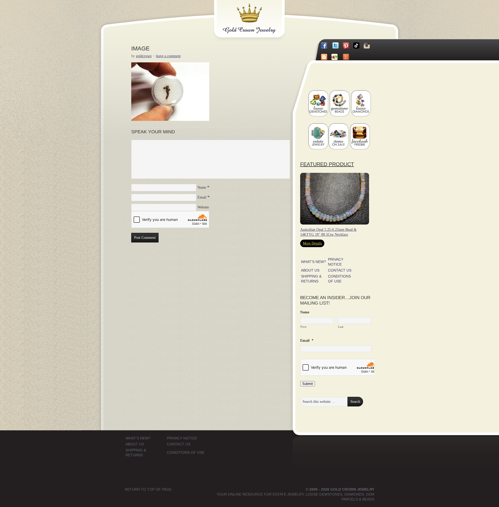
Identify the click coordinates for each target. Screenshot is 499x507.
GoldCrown (144, 56)
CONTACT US (339, 270)
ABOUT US (310, 270)
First (303, 326)
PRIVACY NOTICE (182, 438)
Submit (307, 384)
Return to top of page (148, 489)
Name (202, 187)
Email (202, 197)
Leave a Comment (168, 56)
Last (341, 326)
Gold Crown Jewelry (258, 15)
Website (203, 207)
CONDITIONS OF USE (185, 452)
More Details (312, 243)
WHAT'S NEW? (313, 262)
